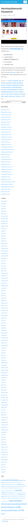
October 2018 (4, 427)
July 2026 (3, 203)
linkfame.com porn (11, 498)
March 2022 (4, 330)
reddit (6, 96)
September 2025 (4, 226)
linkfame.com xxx (6, 501)
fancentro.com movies (17, 486)
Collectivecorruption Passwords (8, 181)
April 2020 (3, 387)
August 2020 (4, 377)
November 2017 (4, 454)
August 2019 (4, 407)
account (10, 80)
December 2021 (4, 338)
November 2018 (4, 425)
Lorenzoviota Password (6, 114)
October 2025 (4, 223)
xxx (2, 98)
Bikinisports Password (6, 144)
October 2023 (4, 283)
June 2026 (3, 206)
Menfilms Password (5, 177)
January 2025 (4, 246)
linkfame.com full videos (7, 494)
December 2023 (4, 278)
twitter (18, 96)
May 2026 (3, 208)
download (15, 80)
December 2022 (4, 308)
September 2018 (4, 429)
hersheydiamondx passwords (15, 89)
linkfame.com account (6, 493)
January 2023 (4, 305)
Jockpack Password (5, 194)
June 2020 (3, 382)
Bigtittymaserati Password (7, 184)
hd (22, 80)
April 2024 (3, 268)
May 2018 (3, 439)
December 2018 (4, 422)
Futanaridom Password (6, 129)
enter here (13, 72)
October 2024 (4, 253)
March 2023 (4, 300)
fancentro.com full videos (5, 484)
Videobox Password (5, 157)
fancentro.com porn (12, 487)
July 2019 (3, 410)
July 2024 (3, 261)
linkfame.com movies (16, 496)
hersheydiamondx (6, 87)
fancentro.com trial (19, 487)
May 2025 (3, 236)
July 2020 (3, 380)
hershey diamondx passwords (15, 85)
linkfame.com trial (18, 498)
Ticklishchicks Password (6, 174)
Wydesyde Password (5, 189)
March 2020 (4, 390)
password (16, 94)
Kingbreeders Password (6, 112)
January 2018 (4, 449)
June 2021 (3, 352)
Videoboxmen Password (6, 159)
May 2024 (3, 266)
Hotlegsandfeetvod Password (7, 186)
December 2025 (4, 218)
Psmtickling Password (6, 171)
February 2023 (4, 303)
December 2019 (4, 397)
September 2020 (4, 375)
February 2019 (4, 417)
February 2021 (4, 362)
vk (21, 96)
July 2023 (3, 290)
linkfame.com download (17, 492)
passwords (22, 94)
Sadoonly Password (5, 124)
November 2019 (4, 400)
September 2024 (4, 256)
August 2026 (4, 201)
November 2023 (4, 280)
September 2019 (4, 405)
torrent (10, 96)
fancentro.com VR (4, 490)
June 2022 (3, 323)
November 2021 (4, 340)
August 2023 (4, 288)
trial (14, 96)
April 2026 (3, 211)
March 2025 (4, 241)
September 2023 (4, 285)
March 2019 (4, 415)
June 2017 (3, 467)
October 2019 (4, 402)
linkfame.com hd (15, 494)
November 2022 (4, 310)
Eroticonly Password (5, 122)
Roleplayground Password (7, 152)
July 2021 (3, 350)
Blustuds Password (5, 191)
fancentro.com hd (14, 484)
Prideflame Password (5, 162)
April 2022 (3, 328)
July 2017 (3, 464)
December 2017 (4, 452)
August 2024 (4, 258)
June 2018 (3, 437)
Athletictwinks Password (6, 167)
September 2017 (4, 459)
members (20, 92)
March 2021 (4, 360)
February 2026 (4, 216)
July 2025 (3, 231)
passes (11, 94)
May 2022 (3, 325)
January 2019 (4, 420)
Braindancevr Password (6, 127)
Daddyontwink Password (6, 169)
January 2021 (4, 365)
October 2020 (4, 372)
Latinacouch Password (6, 139)
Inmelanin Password (5, 142)
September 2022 (4, 315)
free (20, 80)
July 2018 (3, 434)
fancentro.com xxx (11, 490)
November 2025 (4, 221)
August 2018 (4, 432)
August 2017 (4, 462)
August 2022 (4, 318)
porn (2, 96)
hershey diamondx (6, 83)
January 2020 (4, 395)
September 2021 (4, 345)
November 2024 (4, 251)
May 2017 (3, 469)
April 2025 (3, 238)
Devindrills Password (6, 119)
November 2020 (4, 370)
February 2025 (4, 243)
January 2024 (4, 275)
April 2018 (3, 442)
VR (24, 96)
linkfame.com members (8, 496)
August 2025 (4, 228)
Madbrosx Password (5, 154)
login (16, 92)
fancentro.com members (8, 486)
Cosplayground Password (6, 147)
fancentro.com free (18, 482)
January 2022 (4, 335)
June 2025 (3, 233)
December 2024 (4, 248)
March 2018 (4, 444)
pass (7, 94)
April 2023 (3, 298)
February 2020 (4, 392)
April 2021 (3, 357)
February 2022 (4, 333)
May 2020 (3, 385)
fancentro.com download (9, 482)
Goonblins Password (5, 132)
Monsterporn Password (6, 134)
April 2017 (3, 472)
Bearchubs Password (5, 164)
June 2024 (3, 263)
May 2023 (3, 295)
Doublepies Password (6, 179)
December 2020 (4, 367)
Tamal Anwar (5, 521)
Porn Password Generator (9, 2)
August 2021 (4, 348)
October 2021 (4, 343)
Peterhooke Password (6, 117)
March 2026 (4, 213)
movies (3, 94)
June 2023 (3, 293)
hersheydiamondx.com (16, 49)
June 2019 (3, 412)
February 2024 (4, 273)
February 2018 (4, 447)
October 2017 (4, 457)
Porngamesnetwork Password (7, 149)
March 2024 (4, 270)
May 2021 (3, 355)
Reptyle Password (5, 109)
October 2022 (4, 313)
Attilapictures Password (6, 137)
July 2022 (3, 320)
